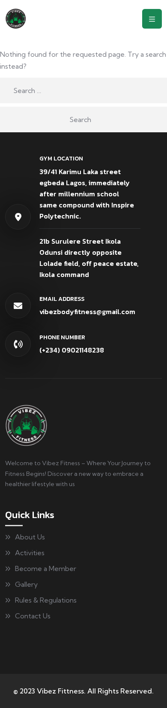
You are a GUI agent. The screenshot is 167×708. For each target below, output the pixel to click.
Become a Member (45, 568)
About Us (30, 537)
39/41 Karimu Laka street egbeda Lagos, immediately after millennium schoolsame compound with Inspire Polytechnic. (86, 193)
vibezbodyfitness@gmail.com (87, 311)
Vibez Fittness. (61, 691)
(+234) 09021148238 (71, 350)
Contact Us (33, 616)
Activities (30, 552)
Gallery (26, 584)
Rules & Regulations (46, 600)
